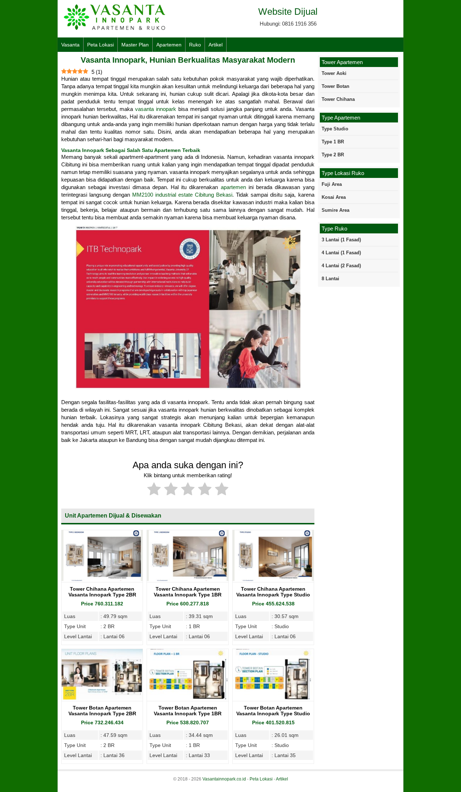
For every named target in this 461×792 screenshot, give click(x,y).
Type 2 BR (333, 154)
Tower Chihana (338, 99)
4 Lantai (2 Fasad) (341, 265)
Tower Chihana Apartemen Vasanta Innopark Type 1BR (187, 592)
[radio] (154, 490)
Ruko (195, 45)
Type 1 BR (333, 141)
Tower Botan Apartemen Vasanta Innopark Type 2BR (102, 710)
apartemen (233, 187)
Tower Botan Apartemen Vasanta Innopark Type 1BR (187, 710)
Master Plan (135, 45)
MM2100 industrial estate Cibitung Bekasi (182, 195)
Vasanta (70, 45)
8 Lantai (330, 278)
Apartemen (169, 45)
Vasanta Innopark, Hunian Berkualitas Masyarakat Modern (188, 59)
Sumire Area (335, 210)
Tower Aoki (334, 73)
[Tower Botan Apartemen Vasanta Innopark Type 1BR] (187, 698)
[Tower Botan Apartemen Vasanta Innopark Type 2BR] (102, 698)
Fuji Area (332, 184)
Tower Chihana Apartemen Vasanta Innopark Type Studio (273, 592)
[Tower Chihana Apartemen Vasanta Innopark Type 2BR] (102, 579)
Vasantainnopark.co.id (224, 779)
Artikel (216, 45)
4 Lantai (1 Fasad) (341, 252)
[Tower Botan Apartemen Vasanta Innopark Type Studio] (273, 698)
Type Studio (335, 128)
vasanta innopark (155, 109)
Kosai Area (334, 197)
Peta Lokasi (100, 45)
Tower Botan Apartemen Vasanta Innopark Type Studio (273, 710)
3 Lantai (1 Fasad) (341, 239)
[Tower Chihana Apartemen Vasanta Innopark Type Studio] (273, 579)
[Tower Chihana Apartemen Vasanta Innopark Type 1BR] (187, 579)
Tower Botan (335, 86)
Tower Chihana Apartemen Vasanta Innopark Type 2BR (102, 592)
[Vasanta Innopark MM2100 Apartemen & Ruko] (115, 29)
